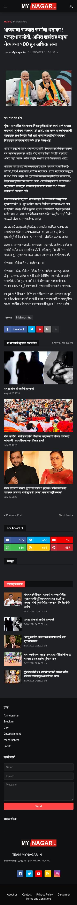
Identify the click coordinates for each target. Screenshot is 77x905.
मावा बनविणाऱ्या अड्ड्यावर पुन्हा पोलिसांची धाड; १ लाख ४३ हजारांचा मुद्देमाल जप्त (47, 656)
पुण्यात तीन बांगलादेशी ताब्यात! (19, 388)
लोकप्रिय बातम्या (15, 584)
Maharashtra (20, 21)
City (6, 727)
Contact (27, 894)
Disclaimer (63, 894)
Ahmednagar (11, 715)
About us (12, 894)
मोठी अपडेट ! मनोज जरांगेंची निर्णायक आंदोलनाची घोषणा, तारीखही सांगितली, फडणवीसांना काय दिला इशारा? (36, 438)
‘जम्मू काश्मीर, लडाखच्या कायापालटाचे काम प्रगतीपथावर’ (45, 639)
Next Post (65, 515)
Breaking (9, 721)
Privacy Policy (44, 894)
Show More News (62, 342)
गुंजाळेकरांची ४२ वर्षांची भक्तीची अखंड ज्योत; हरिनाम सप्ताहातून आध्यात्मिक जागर (46, 674)
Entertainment (12, 733)
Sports (7, 746)
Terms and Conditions (38, 898)
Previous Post (14, 515)
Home (7, 21)
